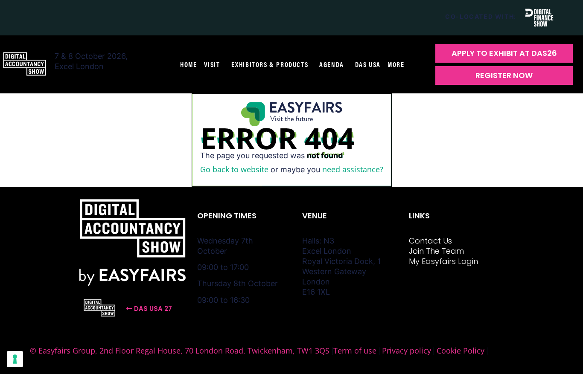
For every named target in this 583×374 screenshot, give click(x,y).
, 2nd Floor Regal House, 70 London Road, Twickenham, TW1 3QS (212, 350)
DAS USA (368, 64)
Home (188, 64)
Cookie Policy (460, 350)
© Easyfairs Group (62, 350)
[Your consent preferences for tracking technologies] (15, 359)
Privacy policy (406, 350)
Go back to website (234, 169)
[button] (503, 53)
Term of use (354, 350)
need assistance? (352, 169)
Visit (212, 64)
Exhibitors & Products (270, 64)
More (396, 64)
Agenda (331, 64)
